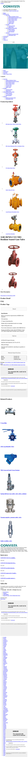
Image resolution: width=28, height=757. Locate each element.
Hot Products (6, 592)
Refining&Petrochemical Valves (14, 17)
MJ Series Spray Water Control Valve (13, 124)
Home (4, 13)
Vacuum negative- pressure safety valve (11, 517)
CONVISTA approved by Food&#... (9, 573)
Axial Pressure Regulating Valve (12, 211)
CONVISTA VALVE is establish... (8, 557)
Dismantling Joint (12, 35)
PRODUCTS (6, 14)
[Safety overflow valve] (10, 538)
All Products (5, 71)
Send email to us (4, 295)
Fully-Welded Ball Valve (15, 595)
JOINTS (7, 32)
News (4, 38)
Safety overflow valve (6, 541)
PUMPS (7, 24)
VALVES (8, 15)
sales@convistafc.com (13, 10)
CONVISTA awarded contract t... (8, 578)
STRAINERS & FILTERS (11, 28)
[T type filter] (10, 420)
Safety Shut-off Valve (10, 190)
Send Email (3, 598)
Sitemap (4, 593)
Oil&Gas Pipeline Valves (13, 16)
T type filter (4, 423)
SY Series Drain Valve (10, 168)
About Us (5, 37)
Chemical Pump (11, 25)
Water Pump (10, 27)
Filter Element (11, 31)
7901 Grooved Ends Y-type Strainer (10, 470)
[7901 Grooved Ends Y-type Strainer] (10, 467)
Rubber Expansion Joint (13, 34)
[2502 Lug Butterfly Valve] (10, 444)
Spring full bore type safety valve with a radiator (14, 493)
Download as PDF (11, 295)
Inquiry (2, 588)
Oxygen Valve (11, 21)
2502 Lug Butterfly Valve (7, 446)
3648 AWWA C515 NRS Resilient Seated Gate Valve (14, 364)
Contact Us (5, 39)
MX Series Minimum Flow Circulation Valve (15, 146)
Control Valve (11, 22)
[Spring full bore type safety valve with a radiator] (10, 491)
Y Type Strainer (11, 30)
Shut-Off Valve (6, 595)
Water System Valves (12, 20)
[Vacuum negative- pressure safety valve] (10, 514)
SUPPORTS (5, 36)
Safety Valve (11, 23)
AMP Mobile (6, 594)
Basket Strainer (11, 29)
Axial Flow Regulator (10, 233)
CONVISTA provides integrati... (8, 568)
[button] (14, 308)
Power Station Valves (12, 18)
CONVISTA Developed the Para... (8, 563)
